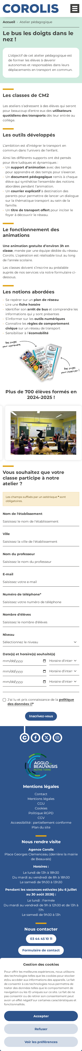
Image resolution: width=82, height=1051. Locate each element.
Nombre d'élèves (17, 614)
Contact (41, 794)
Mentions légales (41, 799)
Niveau (8, 635)
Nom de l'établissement (22, 514)
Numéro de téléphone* (22, 594)
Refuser (41, 1029)
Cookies (41, 808)
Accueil (9, 22)
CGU (41, 803)
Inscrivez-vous (41, 716)
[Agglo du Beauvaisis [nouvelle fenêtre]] (41, 766)
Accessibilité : (21, 823)
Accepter (41, 1016)
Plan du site (41, 827)
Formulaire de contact (41, 950)
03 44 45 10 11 (41, 939)
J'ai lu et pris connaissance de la (41, 702)
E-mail (8, 574)
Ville (6, 534)
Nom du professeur (19, 554)
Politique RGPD (41, 813)
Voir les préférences (41, 1042)
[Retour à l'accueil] (31, 8)
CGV (41, 818)
